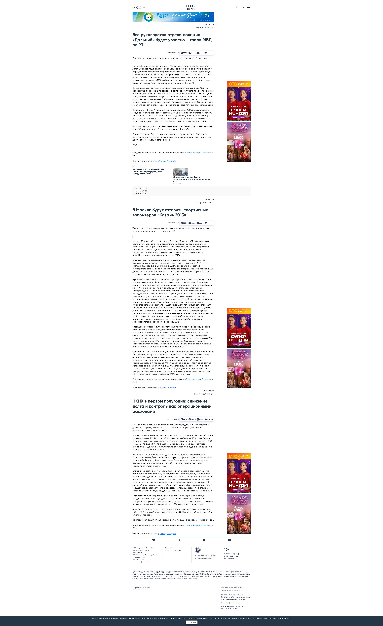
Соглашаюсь (191, 622)
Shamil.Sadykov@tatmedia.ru (229, 608)
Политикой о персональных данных (255, 618)
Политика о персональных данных (231, 587)
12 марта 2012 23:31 (205, 28)
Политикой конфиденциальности (280, 618)
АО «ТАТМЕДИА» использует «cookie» (232, 594)
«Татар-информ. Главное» (198, 153)
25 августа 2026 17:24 (203, 394)
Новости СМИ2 (140, 191)
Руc (133, 7)
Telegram (171, 161)
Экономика (209, 391)
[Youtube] (229, 540)
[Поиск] (237, 7)
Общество (209, 24)
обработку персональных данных (231, 618)
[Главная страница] (190, 7)
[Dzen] (204, 540)
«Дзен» (161, 161)
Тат (143, 7)
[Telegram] (179, 540)
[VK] (153, 540)
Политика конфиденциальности (230, 603)
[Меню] (249, 7)
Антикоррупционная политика (230, 590)
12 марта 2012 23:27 (205, 203)
